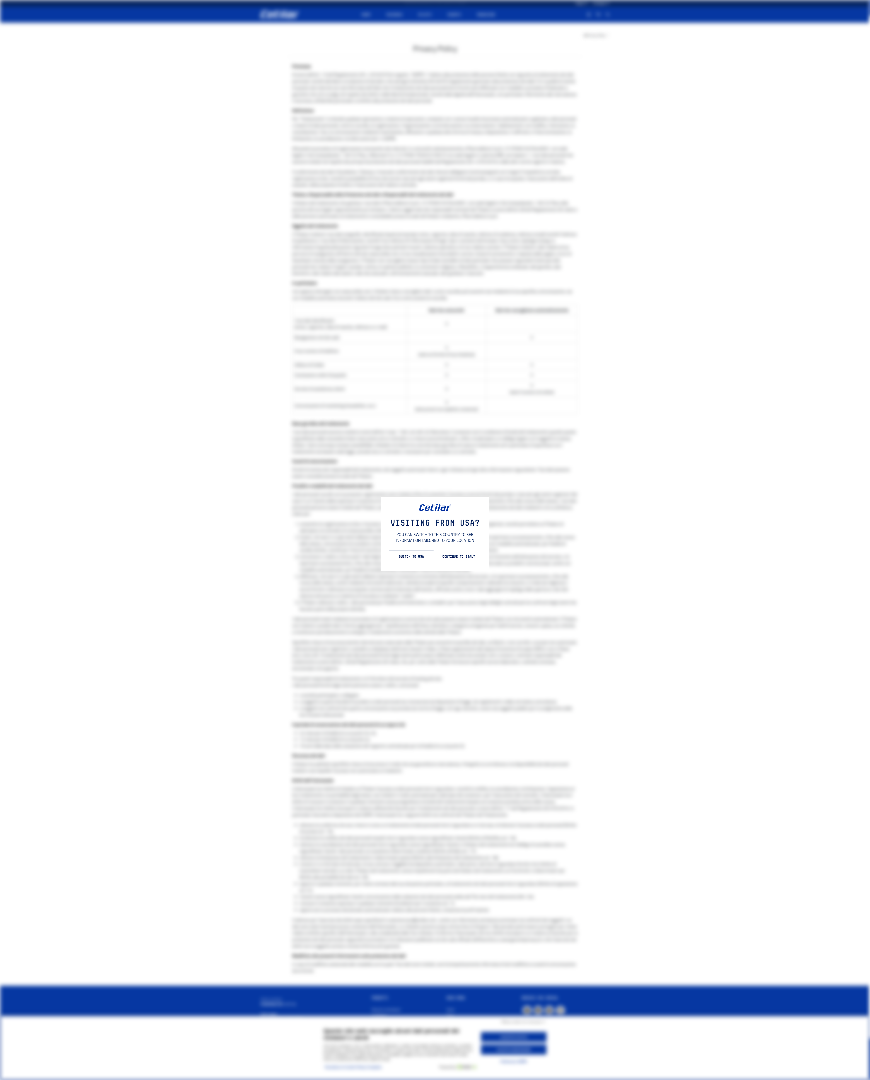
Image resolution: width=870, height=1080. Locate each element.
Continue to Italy (458, 556)
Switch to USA (411, 556)
